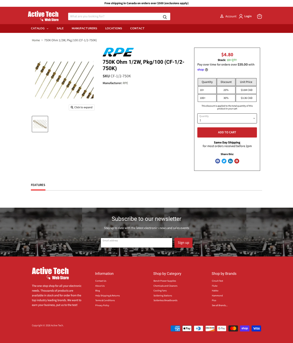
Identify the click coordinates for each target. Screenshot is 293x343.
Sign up (183, 242)
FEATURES (38, 185)
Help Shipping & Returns (107, 295)
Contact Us (100, 281)
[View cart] (259, 16)
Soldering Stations (162, 295)
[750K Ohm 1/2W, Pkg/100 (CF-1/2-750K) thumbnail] (40, 124)
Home (36, 40)
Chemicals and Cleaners (165, 286)
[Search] (164, 16)
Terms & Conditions (105, 300)
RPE (125, 83)
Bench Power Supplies (164, 281)
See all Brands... (220, 305)
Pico (214, 300)
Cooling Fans (160, 290)
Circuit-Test (217, 281)
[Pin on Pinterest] (236, 161)
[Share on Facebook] (217, 161)
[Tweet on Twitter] (224, 161)
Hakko (215, 290)
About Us (100, 286)
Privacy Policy (102, 305)
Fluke (214, 286)
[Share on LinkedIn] (230, 161)
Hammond (217, 295)
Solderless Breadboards (165, 300)
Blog (97, 290)
